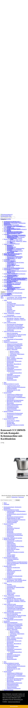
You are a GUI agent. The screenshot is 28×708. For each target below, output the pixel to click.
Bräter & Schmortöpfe (12, 333)
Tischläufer (9, 294)
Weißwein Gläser (11, 310)
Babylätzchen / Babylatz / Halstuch (15, 318)
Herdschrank (10, 246)
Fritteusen (6, 234)
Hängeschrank (10, 245)
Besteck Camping (14, 351)
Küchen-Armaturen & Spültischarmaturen (17, 278)
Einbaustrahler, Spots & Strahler (15, 325)
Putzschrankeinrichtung (12, 366)
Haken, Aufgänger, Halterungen (15, 358)
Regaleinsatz (10, 378)
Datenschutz (15, 497)
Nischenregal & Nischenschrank (15, 250)
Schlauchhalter (10, 368)
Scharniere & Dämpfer (12, 236)
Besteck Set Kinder (14, 352)
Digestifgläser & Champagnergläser (15, 248)
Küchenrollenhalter (11, 359)
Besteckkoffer (13, 355)
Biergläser (9, 302)
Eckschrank (10, 242)
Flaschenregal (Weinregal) (13, 243)
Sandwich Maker (11, 271)
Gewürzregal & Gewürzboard (14, 249)
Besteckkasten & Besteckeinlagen (15, 232)
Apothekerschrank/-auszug (13, 385)
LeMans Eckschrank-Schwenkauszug (16, 235)
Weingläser (9, 309)
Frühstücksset (10, 258)
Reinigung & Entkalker (12, 377)
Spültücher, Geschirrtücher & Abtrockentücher (14, 288)
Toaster (8, 269)
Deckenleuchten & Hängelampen (15, 324)
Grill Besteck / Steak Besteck (17, 354)
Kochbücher (7, 259)
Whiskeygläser (10, 312)
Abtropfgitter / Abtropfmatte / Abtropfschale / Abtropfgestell (14, 347)
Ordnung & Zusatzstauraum (14, 410)
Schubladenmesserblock (16, 372)
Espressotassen (10, 315)
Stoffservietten (10, 290)
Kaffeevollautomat (11, 261)
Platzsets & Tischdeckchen (13, 284)
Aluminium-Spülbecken (13, 275)
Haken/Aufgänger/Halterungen (14, 404)
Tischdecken (10, 291)
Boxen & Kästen (11, 357)
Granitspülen (10, 277)
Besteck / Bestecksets (12, 349)
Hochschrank (10, 248)
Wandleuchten (10, 330)
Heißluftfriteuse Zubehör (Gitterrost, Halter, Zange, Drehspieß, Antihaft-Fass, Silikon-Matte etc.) (18, 240)
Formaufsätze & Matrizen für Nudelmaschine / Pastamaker (14, 283)
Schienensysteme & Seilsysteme (15, 328)
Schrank (9, 241)
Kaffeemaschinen (11, 259)
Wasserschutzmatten (12, 379)
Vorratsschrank (10, 252)
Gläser (5, 244)
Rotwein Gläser (11, 306)
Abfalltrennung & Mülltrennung (15, 345)
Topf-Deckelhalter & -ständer (14, 258)
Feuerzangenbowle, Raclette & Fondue (16, 334)
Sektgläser (9, 307)
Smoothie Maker (11, 272)
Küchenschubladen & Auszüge (11, 269)
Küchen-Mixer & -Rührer (13, 265)
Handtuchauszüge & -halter (13, 233)
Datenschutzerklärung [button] (14, 701)
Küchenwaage (10, 266)
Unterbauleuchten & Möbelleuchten (15, 327)
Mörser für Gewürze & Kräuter (14, 299)
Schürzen (9, 285)
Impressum (21, 497)
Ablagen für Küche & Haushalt (14, 343)
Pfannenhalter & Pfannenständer (15, 339)
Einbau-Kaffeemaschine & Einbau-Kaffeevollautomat (15, 263)
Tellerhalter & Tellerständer (13, 375)
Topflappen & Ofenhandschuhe (14, 292)
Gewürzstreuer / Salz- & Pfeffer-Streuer (16, 297)
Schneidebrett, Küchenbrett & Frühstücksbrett (14, 370)
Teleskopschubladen (12, 237)
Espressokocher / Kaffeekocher (14, 256)
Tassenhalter (10, 374)
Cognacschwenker (11, 303)
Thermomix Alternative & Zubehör (15, 268)
